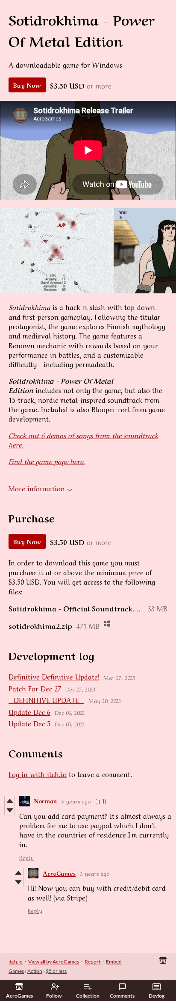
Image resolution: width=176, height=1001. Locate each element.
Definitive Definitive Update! (54, 676)
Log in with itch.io (38, 774)
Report (92, 961)
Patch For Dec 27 (35, 688)
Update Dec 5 (29, 723)
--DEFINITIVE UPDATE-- (46, 699)
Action (34, 971)
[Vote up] (10, 801)
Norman (45, 801)
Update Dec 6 (29, 711)
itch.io (16, 961)
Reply (26, 857)
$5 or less (56, 971)
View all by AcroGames (53, 961)
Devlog (156, 995)
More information (37, 488)
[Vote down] (10, 810)
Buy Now (27, 84)
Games (16, 971)
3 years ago (76, 801)
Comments (122, 995)
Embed (114, 961)
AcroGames (59, 873)
